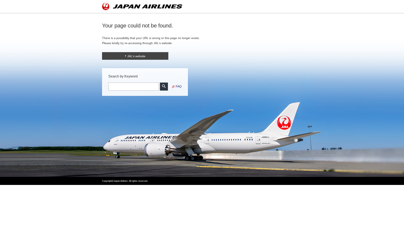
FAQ (179, 86)
